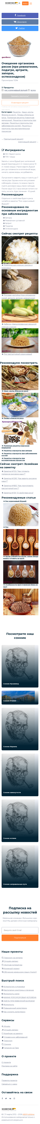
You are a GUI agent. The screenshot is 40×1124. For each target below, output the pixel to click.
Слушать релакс (11, 961)
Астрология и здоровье (14, 987)
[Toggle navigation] (31, 3)
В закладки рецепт (20, 103)
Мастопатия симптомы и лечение (19, 990)
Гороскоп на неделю (13, 958)
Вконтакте (22, 22)
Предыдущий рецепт (13, 139)
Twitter (21, 28)
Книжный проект (12, 969)
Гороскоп (8, 1041)
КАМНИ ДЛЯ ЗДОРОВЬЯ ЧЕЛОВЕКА (20, 997)
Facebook (21, 15)
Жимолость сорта (11, 994)
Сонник (7, 1044)
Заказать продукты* (20, 96)
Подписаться (20, 938)
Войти (25, 3)
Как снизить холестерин (14, 1012)
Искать (7, 1026)
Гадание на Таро (11, 1048)
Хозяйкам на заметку (13, 1034)
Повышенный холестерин (15, 1008)
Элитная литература (13, 965)
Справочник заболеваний (16, 1037)
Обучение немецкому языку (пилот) (20, 972)
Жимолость (9, 1005)
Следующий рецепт (27, 142)
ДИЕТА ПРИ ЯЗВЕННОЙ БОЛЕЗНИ (19, 1001)
